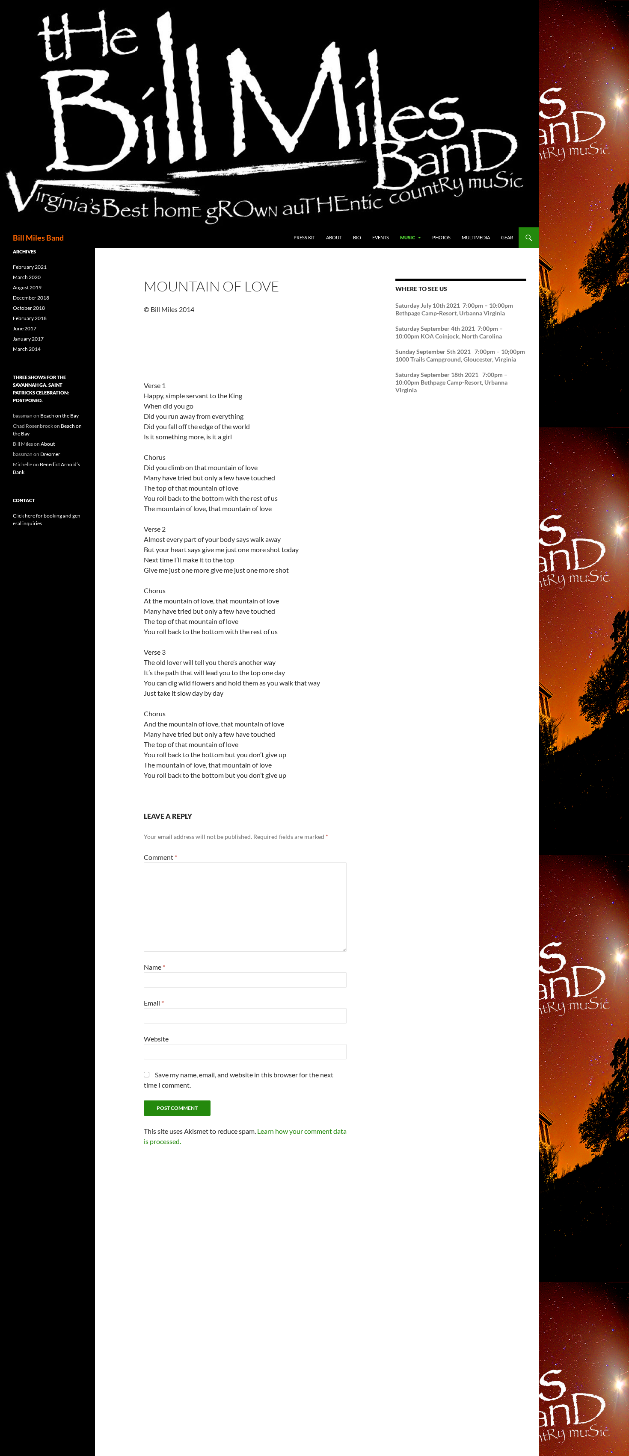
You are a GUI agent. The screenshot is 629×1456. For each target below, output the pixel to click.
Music (407, 237)
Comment (160, 857)
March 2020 (27, 277)
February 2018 (30, 318)
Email (154, 1003)
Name (154, 967)
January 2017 (28, 338)
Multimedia (476, 237)
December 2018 (31, 297)
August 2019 (27, 287)
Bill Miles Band (38, 237)
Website (156, 1039)
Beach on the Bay (59, 415)
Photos (441, 237)
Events (380, 237)
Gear (507, 237)
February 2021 (30, 267)
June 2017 (24, 328)
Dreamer (50, 454)
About (334, 237)
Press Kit (304, 237)
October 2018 (29, 308)
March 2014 (27, 349)
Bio (357, 237)
